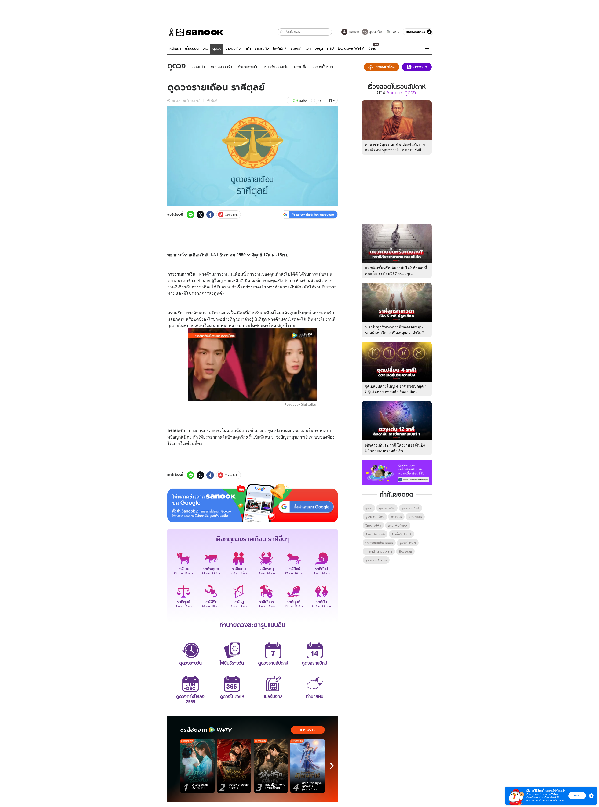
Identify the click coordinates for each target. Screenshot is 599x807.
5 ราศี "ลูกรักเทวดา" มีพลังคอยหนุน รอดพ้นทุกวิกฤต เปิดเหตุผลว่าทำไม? (394, 329)
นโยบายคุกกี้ (559, 800)
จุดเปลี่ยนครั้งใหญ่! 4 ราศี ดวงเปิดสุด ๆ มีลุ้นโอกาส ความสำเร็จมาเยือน (396, 388)
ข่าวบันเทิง (233, 48)
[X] (200, 214)
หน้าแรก (175, 48)
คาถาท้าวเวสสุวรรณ (378, 551)
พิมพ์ (214, 100)
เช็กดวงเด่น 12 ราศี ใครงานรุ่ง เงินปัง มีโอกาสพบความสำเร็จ (395, 447)
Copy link (231, 215)
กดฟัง (303, 100)
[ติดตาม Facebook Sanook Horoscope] (397, 472)
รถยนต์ (296, 48)
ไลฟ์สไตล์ (279, 48)
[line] (190, 214)
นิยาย (372, 48)
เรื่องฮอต (192, 48)
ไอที (308, 48)
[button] (282, 32)
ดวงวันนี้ (396, 517)
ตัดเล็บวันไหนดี (401, 534)
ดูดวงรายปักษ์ (410, 508)
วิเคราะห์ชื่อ (373, 525)
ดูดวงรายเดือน (374, 517)
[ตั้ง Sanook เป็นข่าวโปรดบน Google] (252, 503)
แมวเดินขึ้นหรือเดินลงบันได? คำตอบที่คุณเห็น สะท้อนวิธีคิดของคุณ (396, 270)
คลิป (330, 48)
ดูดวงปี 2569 (408, 543)
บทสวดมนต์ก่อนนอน (379, 543)
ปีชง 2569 (405, 551)
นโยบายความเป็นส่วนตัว (537, 800)
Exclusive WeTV (351, 48)
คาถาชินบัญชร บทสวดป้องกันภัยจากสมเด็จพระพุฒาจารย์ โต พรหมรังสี (395, 147)
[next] (332, 766)
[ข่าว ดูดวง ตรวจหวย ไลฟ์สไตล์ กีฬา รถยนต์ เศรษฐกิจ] (195, 32)
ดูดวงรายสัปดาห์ (376, 560)
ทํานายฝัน (415, 517)
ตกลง (577, 795)
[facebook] (210, 214)
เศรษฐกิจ (262, 48)
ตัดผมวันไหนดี (375, 534)
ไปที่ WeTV (308, 730)
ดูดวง (216, 48)
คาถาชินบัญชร (398, 525)
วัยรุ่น (319, 48)
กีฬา (248, 48)
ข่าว (205, 48)
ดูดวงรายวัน (387, 508)
